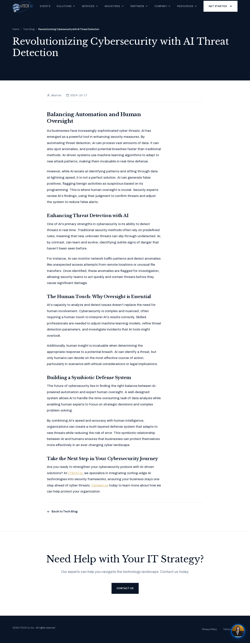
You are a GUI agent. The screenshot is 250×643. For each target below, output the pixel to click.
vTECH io (75, 473)
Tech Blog (28, 29)
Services (88, 6)
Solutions (64, 6)
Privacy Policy (209, 629)
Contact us (99, 485)
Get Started (218, 6)
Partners (137, 6)
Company (160, 6)
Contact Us (125, 588)
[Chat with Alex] (238, 631)
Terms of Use (230, 629)
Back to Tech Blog (65, 511)
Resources (185, 6)
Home (15, 29)
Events (45, 6)
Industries (112, 6)
